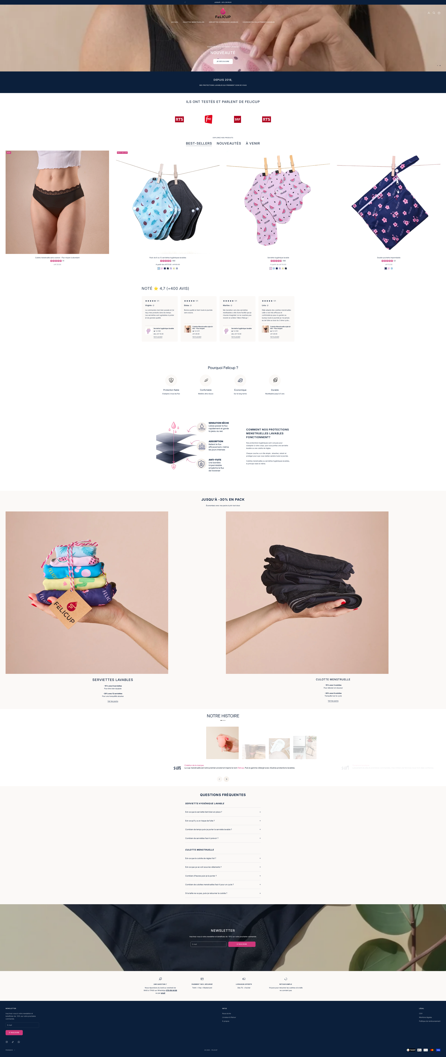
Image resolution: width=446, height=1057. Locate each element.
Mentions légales (425, 1017)
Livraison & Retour (229, 1017)
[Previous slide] (219, 779)
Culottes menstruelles (193, 22)
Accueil (174, 22)
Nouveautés (229, 143)
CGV (421, 1013)
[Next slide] (226, 779)
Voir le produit (158, 337)
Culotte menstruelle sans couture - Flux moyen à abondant (57, 258)
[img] (56, 261)
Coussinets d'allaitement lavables (259, 22)
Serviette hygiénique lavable (278, 258)
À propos (225, 1021)
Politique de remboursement (429, 1021)
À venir (253, 143)
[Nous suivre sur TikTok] (13, 1042)
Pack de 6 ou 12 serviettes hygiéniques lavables (167, 258)
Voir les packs (113, 701)
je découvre (223, 44)
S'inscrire (242, 944)
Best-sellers (199, 143)
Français (9, 1050)
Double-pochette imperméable (388, 258)
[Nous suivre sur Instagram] (7, 1042)
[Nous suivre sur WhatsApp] (19, 1042)
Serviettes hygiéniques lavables (223, 22)
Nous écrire (226, 1013)
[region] (223, 38)
